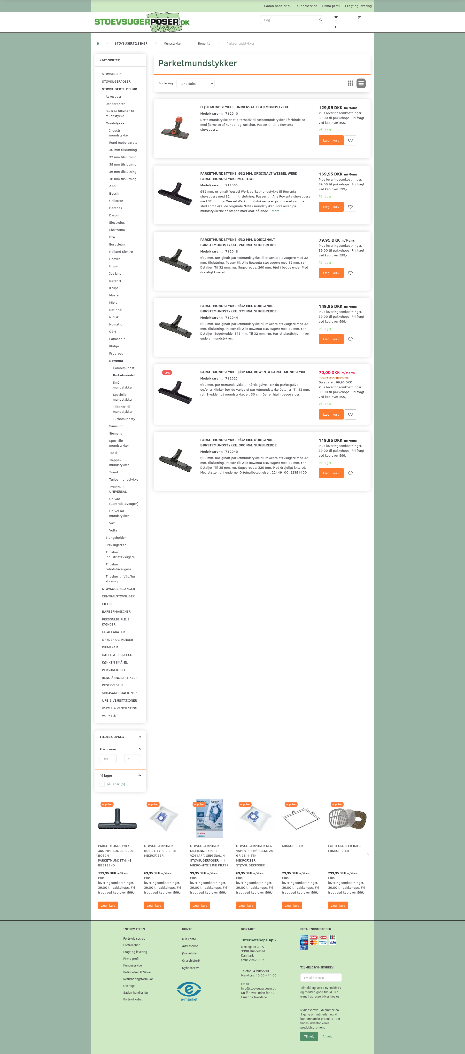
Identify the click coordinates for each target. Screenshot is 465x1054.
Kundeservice (306, 5)
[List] (361, 83)
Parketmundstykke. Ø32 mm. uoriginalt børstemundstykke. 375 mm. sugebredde (238, 308)
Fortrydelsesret (134, 938)
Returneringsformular (138, 979)
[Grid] (350, 83)
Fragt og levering (358, 5)
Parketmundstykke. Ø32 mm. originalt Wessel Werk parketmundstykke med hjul (248, 176)
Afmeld (327, 1036)
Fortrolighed (131, 945)
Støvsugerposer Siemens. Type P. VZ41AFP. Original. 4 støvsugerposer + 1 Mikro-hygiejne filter (209, 855)
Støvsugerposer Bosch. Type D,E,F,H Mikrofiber (160, 850)
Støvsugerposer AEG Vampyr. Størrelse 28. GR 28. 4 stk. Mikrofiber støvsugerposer (255, 855)
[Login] (339, 26)
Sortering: (166, 83)
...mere (274, 210)
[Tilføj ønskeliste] (350, 140)
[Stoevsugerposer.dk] (142, 21)
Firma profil (331, 5)
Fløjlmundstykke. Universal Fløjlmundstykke (244, 106)
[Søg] (320, 19)
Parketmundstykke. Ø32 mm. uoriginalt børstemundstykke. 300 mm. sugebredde (238, 442)
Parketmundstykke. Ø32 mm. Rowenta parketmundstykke (253, 371)
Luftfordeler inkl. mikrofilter (344, 848)
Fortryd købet (133, 999)
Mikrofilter (292, 845)
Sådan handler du (278, 5)
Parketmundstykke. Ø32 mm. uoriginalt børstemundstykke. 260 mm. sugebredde (238, 242)
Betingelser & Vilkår (137, 972)
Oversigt (129, 985)
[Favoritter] (339, 17)
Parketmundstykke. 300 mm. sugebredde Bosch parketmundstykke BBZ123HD (116, 855)
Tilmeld (309, 1036)
